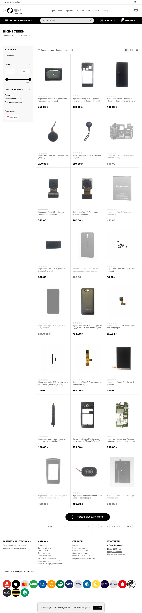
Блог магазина (44, 553)
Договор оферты (44, 548)
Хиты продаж (93, 11)
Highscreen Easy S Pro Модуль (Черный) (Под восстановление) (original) (120, 100)
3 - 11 (129, 526)
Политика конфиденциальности (51, 564)
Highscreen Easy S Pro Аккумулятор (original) (121, 213)
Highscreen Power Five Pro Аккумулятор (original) (121, 497)
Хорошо (97, 608)
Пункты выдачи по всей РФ (49, 561)
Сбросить (13, 117)
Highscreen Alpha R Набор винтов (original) (121, 270)
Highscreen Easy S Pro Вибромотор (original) (53, 156)
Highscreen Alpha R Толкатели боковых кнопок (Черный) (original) (53, 383)
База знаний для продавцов (14, 548)
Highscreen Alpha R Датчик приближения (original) (87, 383)
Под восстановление (13, 102)
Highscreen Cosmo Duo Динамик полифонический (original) (87, 497)
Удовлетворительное (13, 99)
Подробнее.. (87, 608)
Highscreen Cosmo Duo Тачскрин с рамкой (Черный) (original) (52, 497)
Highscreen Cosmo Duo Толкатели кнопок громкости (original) (52, 440)
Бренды (69, 11)
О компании (42, 545)
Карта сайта (43, 551)
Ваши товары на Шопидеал (14, 545)
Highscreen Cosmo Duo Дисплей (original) (120, 383)
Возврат (75, 545)
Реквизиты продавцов (47, 558)
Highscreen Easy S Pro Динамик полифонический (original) (53, 100)
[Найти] (91, 20)
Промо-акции (56, 11)
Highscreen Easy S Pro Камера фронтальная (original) (51, 213)
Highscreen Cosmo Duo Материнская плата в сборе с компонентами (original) (122, 440)
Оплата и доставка (80, 553)
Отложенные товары (81, 556)
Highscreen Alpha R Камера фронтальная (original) (121, 326)
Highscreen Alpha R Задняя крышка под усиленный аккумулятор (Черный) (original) (87, 326)
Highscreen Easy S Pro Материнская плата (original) (120, 156)
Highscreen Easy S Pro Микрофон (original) (87, 156)
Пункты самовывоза (46, 556)
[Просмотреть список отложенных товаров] (136, 12)
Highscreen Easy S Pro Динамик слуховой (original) (51, 270)
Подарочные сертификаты (83, 558)
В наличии (9, 55)
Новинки (80, 11)
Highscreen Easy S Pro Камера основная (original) (85, 213)
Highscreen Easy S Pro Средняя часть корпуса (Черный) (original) (86, 100)
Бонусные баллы (79, 548)
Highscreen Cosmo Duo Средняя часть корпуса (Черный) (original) (86, 440)
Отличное (9, 95)
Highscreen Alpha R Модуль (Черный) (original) (52, 326)
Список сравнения (80, 551)
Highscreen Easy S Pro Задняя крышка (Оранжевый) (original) (85, 270)
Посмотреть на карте (116, 554)
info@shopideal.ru (114, 552)
